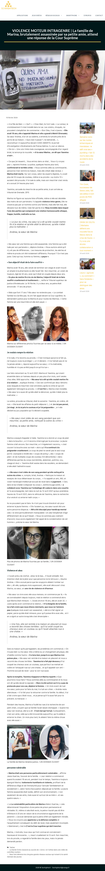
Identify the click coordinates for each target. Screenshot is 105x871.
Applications (22, 15)
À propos (87, 15)
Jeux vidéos (37, 15)
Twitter (12, 847)
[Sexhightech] (9, 5)
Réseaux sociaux (53, 15)
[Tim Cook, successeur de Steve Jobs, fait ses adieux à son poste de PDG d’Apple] (87, 179)
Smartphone (71, 15)
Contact (99, 15)
